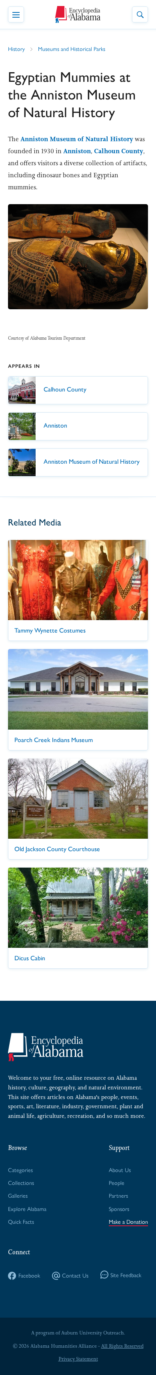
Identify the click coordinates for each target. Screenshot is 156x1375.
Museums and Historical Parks (71, 49)
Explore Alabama (27, 1209)
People (116, 1182)
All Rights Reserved (122, 1346)
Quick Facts (21, 1221)
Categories (20, 1170)
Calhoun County (118, 151)
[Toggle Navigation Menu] (16, 14)
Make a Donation (128, 1221)
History (16, 49)
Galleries (18, 1195)
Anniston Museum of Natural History (76, 139)
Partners (118, 1195)
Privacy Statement (78, 1359)
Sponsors (119, 1209)
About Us (120, 1170)
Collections (21, 1182)
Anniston (77, 151)
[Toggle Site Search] (140, 14)
